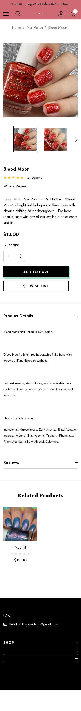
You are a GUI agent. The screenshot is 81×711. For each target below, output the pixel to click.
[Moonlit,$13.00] (20, 524)
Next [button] (76, 139)
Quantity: (11, 245)
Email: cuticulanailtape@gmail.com (33, 624)
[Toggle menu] (6, 13)
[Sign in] (61, 13)
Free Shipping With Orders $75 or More (40, 4)
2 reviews (34, 177)
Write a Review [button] (15, 186)
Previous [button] (4, 139)
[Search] (17, 13)
